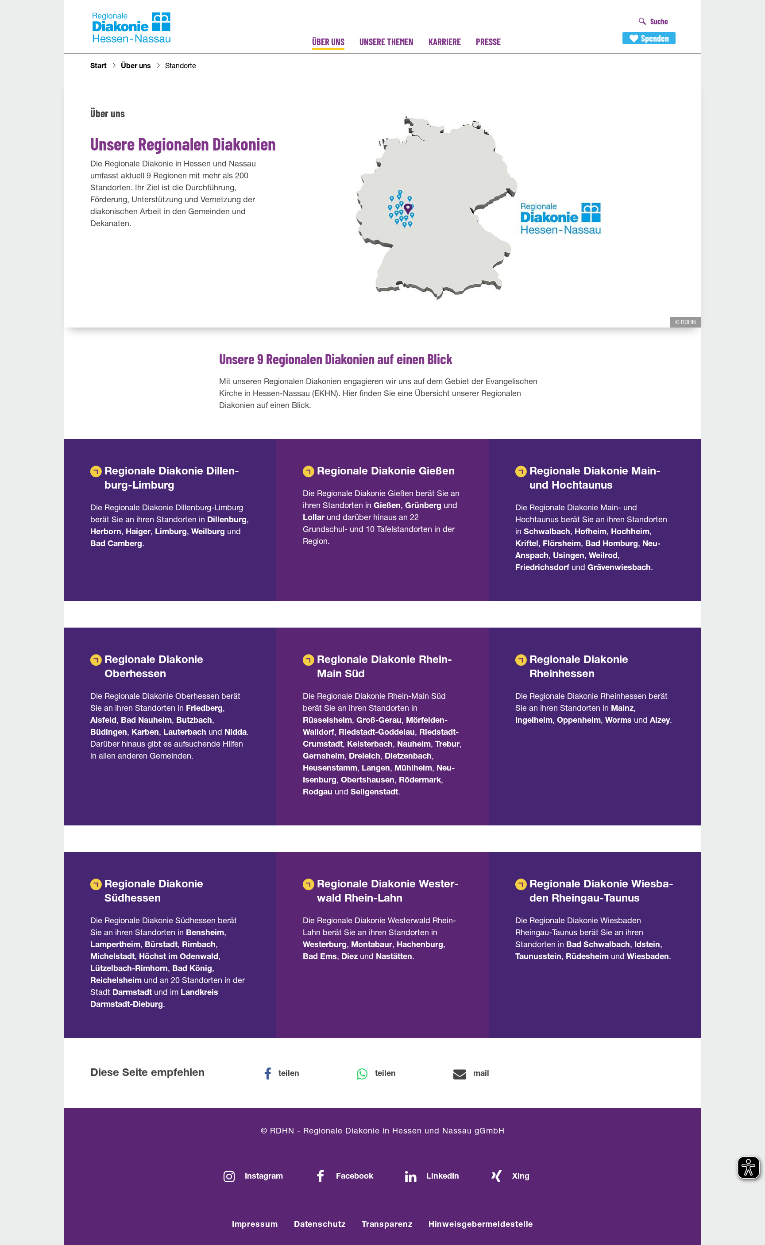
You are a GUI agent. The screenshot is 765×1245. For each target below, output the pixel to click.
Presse (488, 41)
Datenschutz (320, 1225)
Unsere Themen (386, 41)
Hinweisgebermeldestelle (481, 1225)
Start (98, 66)
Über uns (328, 41)
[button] (287, 1074)
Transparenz (387, 1225)
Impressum (255, 1225)
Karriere (445, 41)
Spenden (655, 38)
